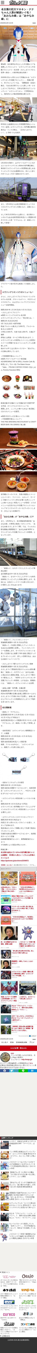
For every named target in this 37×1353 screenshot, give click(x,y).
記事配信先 (6, 1336)
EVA (12, 1042)
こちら (30, 1063)
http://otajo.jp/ (26, 1059)
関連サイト (6, 1272)
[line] (23, 1070)
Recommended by (24, 1036)
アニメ (31, 1042)
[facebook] (4, 1070)
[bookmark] (32, 1070)
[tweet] (11, 1070)
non (34, 23)
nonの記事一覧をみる (18, 1048)
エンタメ (4, 1042)
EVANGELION (21, 1042)
